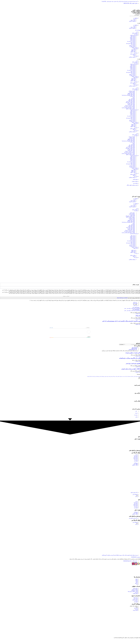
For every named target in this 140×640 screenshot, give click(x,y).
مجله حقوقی (135, 48)
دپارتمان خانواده (133, 37)
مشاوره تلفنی (136, 10)
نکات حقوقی (133, 50)
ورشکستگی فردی (97, 376)
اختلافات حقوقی (138, 376)
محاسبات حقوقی (135, 47)
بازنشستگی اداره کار (128, 376)
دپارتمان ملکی (133, 36)
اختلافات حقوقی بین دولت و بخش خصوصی (130, 368)
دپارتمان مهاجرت (132, 46)
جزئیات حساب (133, 20)
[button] (70, 23)
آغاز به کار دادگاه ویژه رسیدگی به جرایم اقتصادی (129, 358)
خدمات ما (136, 34)
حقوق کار (120, 376)
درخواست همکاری (132, 57)
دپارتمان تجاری (133, 40)
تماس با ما (136, 84)
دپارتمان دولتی (133, 42)
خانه (137, 60)
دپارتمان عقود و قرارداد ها (131, 43)
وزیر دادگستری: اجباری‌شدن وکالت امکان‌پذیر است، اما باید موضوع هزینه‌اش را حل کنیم (121, 321)
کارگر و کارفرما (89, 376)
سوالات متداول (133, 53)
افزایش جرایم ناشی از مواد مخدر (133, 363)
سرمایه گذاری (114, 376)
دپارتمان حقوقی (133, 38)
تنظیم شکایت (136, 12)
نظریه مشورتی (106, 376)
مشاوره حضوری (135, 11)
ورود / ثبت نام (136, 196)
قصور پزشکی (110, 376)
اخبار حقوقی (133, 49)
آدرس (134, 19)
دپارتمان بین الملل (132, 45)
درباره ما (136, 52)
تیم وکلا (134, 54)
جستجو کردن (137, 13)
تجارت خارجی (124, 376)
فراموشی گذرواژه (132, 21)
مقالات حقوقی (133, 51)
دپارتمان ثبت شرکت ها (131, 41)
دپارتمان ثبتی (133, 44)
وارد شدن (51, 327)
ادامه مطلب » (137, 313)
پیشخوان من (135, 18)
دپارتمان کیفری (133, 39)
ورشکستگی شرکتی (101, 376)
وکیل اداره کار (93, 376)
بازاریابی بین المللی (133, 376)
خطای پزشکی (117, 376)
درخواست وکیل (135, 33)
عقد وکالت (137, 315)
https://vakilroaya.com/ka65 (122, 297)
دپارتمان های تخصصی (134, 35)
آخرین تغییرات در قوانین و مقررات (132, 352)
